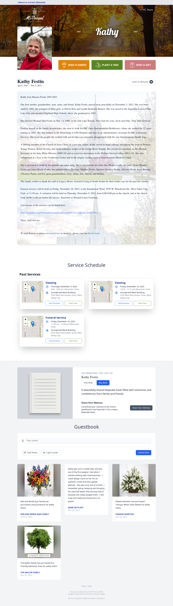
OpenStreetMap (89, 598)
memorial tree (53, 233)
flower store (93, 233)
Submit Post (143, 452)
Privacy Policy (79, 594)
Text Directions (54, 303)
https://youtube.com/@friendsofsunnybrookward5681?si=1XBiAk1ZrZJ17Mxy (59, 212)
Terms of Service (94, 594)
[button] (32, 289)
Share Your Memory (141, 408)
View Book (88, 382)
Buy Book (103, 382)
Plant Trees (73, 303)
